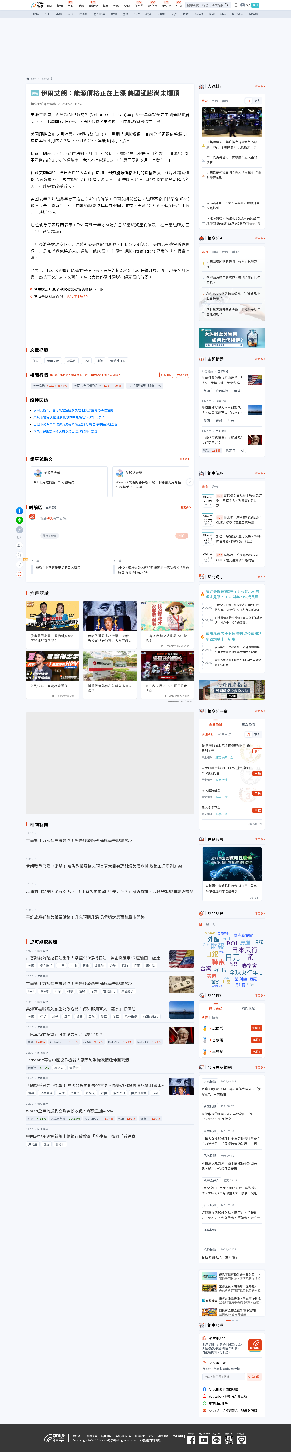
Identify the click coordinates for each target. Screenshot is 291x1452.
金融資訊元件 (123, 1436)
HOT (219, 495)
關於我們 (78, 1436)
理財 (186, 14)
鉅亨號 (166, 6)
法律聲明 (177, 1436)
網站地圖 (163, 1436)
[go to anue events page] (236, 5)
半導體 (217, 1051)
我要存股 (182, 375)
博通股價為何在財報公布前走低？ (110, 688)
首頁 (49, 6)
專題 (212, 14)
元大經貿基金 (211, 790)
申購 (257, 773)
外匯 (116, 6)
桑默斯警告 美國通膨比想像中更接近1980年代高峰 (69, 417)
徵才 (151, 1436)
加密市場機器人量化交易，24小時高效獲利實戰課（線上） (238, 539)
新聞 (60, 6)
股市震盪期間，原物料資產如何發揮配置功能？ (52, 638)
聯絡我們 (140, 1436)
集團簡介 (92, 1436)
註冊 (255, 5)
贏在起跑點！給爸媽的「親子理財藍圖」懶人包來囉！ (87, 375)
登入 (248, 5)
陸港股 (93, 6)
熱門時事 (99, 14)
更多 (257, 100)
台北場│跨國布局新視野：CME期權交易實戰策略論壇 (239, 520)
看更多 (184, 459)
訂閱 (179, 6)
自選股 (253, 14)
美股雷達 (47, 79)
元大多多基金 (211, 807)
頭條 (36, 14)
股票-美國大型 (224, 757)
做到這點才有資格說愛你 (49, 686)
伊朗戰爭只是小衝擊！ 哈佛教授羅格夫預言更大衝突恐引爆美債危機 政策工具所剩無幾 (110, 638)
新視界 (198, 14)
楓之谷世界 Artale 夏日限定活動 (166, 688)
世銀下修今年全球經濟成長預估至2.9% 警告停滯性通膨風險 (75, 424)
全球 (127, 6)
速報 (114, 14)
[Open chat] (19, 574)
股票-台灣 (221, 780)
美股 (81, 6)
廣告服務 (106, 1436)
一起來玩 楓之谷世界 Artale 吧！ (166, 638)
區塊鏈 (161, 14)
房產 (174, 14)
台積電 (217, 1039)
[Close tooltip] (52, 573)
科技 (70, 14)
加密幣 (139, 6)
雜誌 (223, 14)
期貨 (148, 14)
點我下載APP (77, 296)
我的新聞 (237, 14)
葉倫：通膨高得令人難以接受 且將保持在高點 (65, 431)
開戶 (257, 751)
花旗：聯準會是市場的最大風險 (58, 567)
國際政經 (223, 371)
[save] (19, 564)
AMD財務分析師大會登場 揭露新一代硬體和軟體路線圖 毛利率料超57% (153, 569)
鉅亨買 (152, 6)
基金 (105, 6)
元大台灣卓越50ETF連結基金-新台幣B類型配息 (226, 770)
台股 (70, 6)
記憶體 (217, 1028)
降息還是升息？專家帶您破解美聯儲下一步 (69, 289)
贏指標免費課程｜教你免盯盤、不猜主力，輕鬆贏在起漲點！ (239, 500)
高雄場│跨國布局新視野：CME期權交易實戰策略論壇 (239, 557)
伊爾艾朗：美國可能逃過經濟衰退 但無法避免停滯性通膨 (73, 410)
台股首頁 (166, 375)
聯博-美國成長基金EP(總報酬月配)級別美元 (226, 748)
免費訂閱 (254, 1377)
